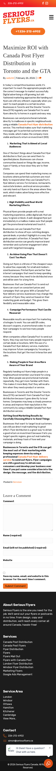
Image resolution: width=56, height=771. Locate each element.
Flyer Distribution (13, 649)
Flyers (6, 652)
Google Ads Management (17, 674)
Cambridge (9, 714)
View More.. (9, 718)
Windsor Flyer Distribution (18, 667)
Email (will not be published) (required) (24, 547)
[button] (43, 3)
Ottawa (7, 704)
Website (7, 560)
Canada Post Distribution (18, 642)
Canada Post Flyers (14, 645)
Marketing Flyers (12, 670)
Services (17, 482)
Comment (8, 501)
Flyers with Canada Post (17, 660)
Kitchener (8, 711)
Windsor (7, 700)
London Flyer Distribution (18, 663)
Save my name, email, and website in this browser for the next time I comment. (26, 578)
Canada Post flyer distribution (35, 124)
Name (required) (12, 535)
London (7, 696)
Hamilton (8, 707)
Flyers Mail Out (11, 656)
